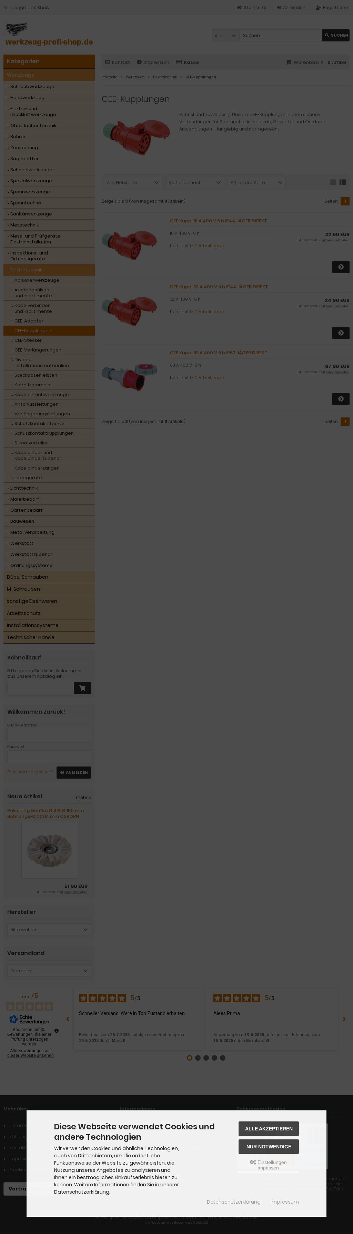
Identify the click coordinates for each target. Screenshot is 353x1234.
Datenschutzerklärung (234, 1201)
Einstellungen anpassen (271, 1164)
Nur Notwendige (268, 1146)
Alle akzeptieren (269, 1128)
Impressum (285, 1201)
